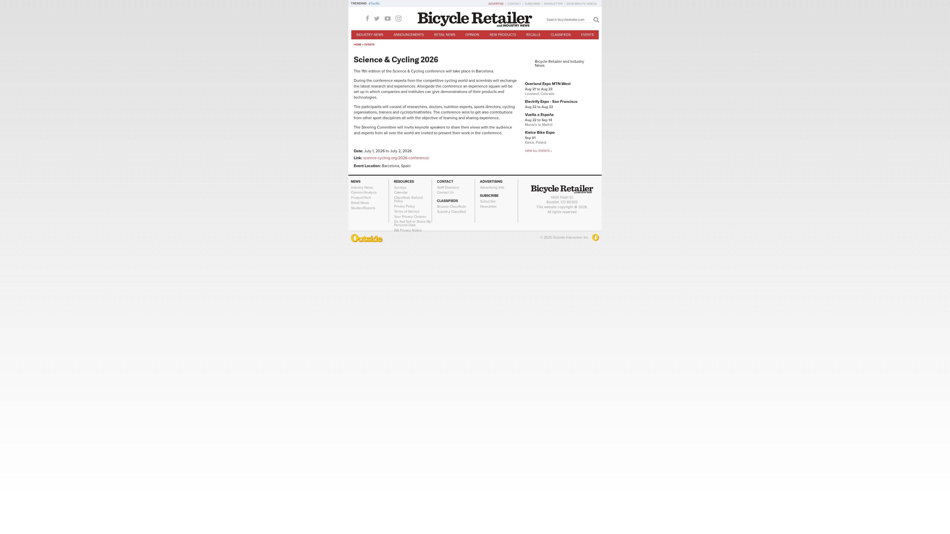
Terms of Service (407, 211)
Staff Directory (448, 187)
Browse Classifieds (451, 207)
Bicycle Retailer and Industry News (559, 63)
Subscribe (532, 3)
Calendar (401, 193)
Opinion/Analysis (364, 193)
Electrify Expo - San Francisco (551, 101)
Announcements (409, 35)
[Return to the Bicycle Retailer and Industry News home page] (475, 25)
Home (357, 44)
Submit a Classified (451, 212)
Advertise (496, 3)
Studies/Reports (363, 208)
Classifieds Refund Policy (408, 199)
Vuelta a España (539, 114)
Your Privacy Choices (410, 217)
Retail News (444, 35)
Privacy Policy (404, 206)
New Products (503, 35)
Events (587, 35)
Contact (514, 3)
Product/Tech (361, 198)
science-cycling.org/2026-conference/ (396, 158)
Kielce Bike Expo (540, 132)
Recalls (533, 35)
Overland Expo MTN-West (547, 83)
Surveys (400, 187)
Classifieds (561, 35)
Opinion (472, 35)
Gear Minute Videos (581, 3)
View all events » (538, 151)
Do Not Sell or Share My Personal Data (412, 223)
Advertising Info (492, 187)
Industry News (369, 35)
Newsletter (553, 3)
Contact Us (445, 193)
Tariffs (375, 3)
